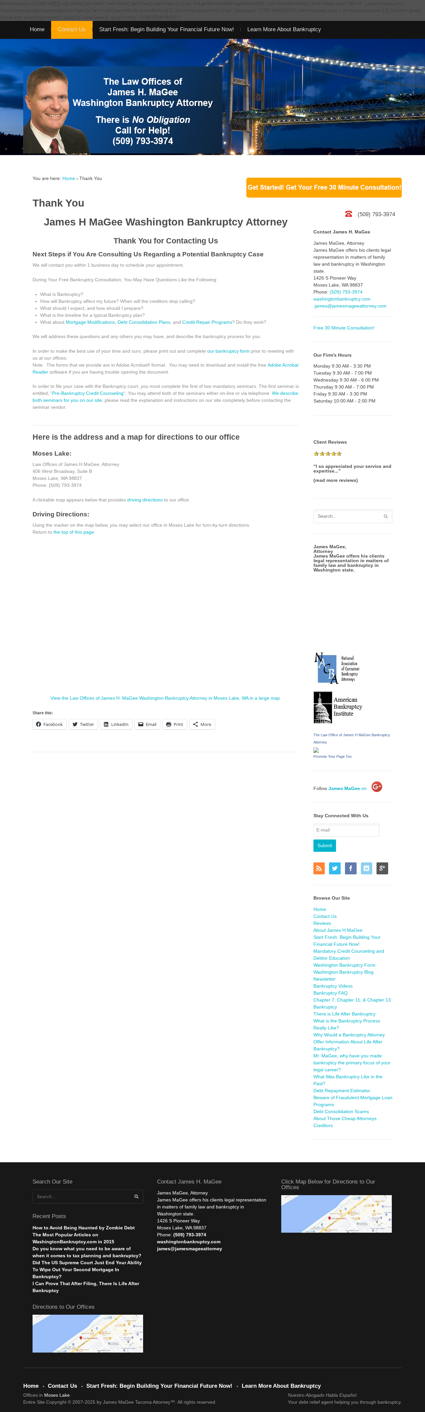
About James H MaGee (338, 930)
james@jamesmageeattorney (189, 1248)
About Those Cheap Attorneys (345, 1118)
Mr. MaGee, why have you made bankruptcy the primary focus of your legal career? (351, 1062)
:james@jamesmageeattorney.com (349, 306)
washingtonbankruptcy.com (342, 299)
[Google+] (384, 869)
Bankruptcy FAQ (330, 993)
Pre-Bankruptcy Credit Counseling (88, 393)
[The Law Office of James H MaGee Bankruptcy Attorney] (316, 749)
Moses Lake (57, 1395)
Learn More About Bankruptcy (284, 29)
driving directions (145, 499)
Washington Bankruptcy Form (344, 965)
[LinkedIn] (368, 869)
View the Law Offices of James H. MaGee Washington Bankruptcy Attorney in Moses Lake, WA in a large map (165, 698)
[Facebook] (352, 869)
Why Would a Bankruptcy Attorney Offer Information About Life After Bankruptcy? (349, 1041)
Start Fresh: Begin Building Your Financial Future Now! (166, 29)
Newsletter (324, 979)
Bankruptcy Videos (333, 986)
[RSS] (320, 869)
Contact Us (72, 29)
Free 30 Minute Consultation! (344, 327)
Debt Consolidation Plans (144, 322)
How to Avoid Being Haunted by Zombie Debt (84, 1227)
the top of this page (73, 532)
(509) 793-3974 (346, 292)
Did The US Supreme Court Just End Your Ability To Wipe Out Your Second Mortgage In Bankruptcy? (87, 1269)
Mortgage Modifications (90, 322)
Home (37, 29)
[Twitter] (336, 869)
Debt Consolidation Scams (341, 1111)
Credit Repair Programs (207, 322)
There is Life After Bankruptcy (344, 1013)
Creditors (323, 1125)
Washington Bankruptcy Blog (343, 972)
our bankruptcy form (228, 351)
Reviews (322, 923)
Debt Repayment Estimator (341, 1090)
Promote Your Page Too (332, 756)
